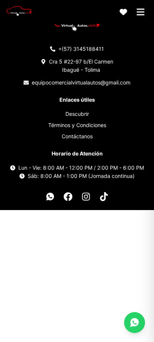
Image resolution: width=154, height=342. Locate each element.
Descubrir (77, 114)
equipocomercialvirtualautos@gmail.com (81, 82)
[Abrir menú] (140, 11)
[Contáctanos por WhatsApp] (134, 322)
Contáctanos (77, 136)
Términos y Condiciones (77, 125)
